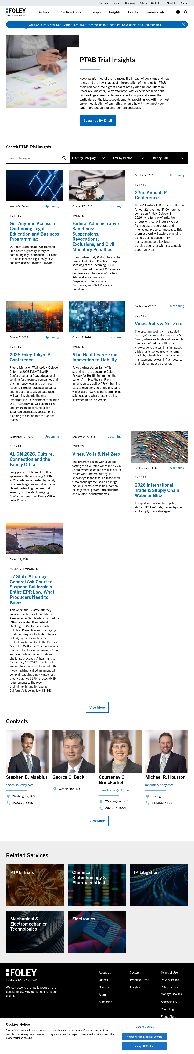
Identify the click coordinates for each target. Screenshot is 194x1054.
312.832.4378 (162, 802)
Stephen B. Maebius (27, 777)
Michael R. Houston (165, 777)
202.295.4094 (115, 808)
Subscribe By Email (97, 120)
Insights (114, 12)
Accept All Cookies (144, 1046)
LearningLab (155, 12)
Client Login (168, 1009)
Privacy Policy (170, 979)
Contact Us (156, 3)
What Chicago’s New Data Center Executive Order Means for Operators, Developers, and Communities (95, 24)
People (96, 12)
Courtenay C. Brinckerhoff (112, 779)
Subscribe (104, 3)
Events (133, 12)
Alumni (117, 3)
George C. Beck (68, 777)
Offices (143, 3)
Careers (184, 3)
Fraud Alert (168, 1016)
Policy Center (169, 987)
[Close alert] (183, 24)
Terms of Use (169, 972)
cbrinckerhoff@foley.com (115, 790)
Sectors (43, 12)
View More (97, 707)
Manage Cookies (144, 1026)
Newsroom (130, 3)
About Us (171, 3)
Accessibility (169, 1002)
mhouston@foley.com (159, 785)
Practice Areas (70, 12)
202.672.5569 (22, 802)
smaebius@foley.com (19, 785)
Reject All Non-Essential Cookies (144, 1036)
